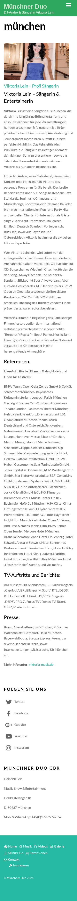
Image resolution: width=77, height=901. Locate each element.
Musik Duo (15, 853)
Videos (42, 846)
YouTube (20, 736)
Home (12, 846)
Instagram (21, 747)
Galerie (58, 846)
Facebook (21, 713)
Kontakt (13, 859)
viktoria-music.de (41, 664)
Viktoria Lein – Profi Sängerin (31, 86)
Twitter (19, 701)
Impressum (20, 865)
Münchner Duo (16, 877)
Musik (27, 846)
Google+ (20, 724)
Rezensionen (38, 853)
